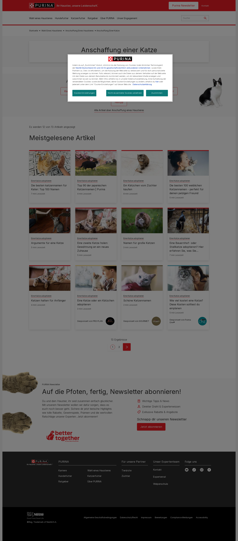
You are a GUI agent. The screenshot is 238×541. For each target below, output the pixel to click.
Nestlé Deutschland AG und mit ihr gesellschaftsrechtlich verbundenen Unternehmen (113, 68)
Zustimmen (156, 93)
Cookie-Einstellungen (84, 93)
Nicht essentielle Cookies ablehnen (125, 93)
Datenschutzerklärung (142, 84)
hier (157, 81)
